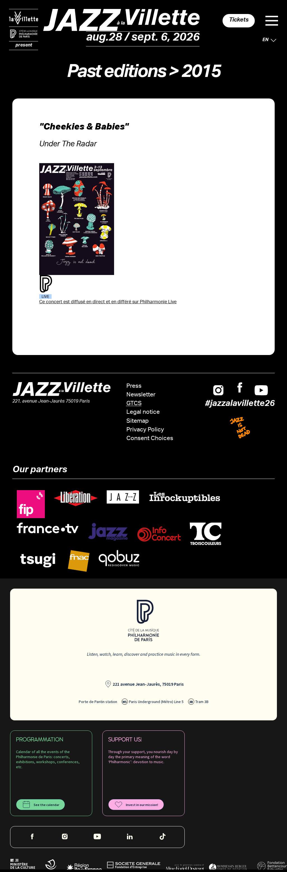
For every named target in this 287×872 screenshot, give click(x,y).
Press (134, 386)
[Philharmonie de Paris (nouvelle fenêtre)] (23, 34)
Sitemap (137, 421)
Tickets (239, 20)
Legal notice (143, 412)
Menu (271, 20)
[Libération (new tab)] (76, 498)
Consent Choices (149, 439)
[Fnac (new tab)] (79, 561)
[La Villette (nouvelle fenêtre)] (23, 18)
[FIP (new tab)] (31, 504)
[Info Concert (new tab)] (159, 534)
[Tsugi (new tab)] (38, 560)
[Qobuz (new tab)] (119, 558)
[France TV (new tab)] (47, 528)
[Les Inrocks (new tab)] (184, 497)
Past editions (116, 74)
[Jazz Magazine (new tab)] (107, 532)
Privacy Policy (145, 430)
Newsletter (141, 395)
